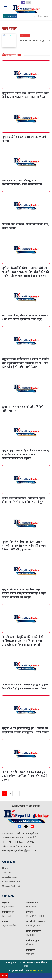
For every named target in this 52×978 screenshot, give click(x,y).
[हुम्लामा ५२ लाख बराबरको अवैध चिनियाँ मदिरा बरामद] (26, 388)
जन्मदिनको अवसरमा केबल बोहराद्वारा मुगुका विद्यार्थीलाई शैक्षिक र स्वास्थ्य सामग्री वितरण (25, 686)
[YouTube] (32, 826)
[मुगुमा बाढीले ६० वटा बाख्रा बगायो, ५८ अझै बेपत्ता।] (26, 118)
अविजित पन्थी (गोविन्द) (35, 916)
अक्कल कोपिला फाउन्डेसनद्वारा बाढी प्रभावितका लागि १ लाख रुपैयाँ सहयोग (22, 182)
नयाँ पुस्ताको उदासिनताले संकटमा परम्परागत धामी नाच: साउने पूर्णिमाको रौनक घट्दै (25, 317)
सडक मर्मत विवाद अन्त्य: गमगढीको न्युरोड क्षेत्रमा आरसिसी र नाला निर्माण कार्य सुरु (23, 500)
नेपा (24, 2)
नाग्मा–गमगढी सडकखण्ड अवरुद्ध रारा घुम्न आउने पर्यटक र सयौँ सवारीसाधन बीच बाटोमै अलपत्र (24, 776)
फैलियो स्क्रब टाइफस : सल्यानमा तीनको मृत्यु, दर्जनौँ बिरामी (25, 226)
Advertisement (9, 877)
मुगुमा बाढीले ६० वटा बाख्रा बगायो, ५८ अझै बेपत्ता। (24, 139)
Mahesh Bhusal (36, 970)
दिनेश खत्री (6, 916)
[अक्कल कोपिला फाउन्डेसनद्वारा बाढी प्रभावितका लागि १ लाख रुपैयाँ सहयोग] (26, 162)
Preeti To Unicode (11, 882)
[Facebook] (19, 826)
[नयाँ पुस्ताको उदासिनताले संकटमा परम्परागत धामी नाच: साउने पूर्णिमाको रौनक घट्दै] (26, 297)
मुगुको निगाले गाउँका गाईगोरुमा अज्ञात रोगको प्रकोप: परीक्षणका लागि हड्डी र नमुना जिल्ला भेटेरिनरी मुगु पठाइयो (24, 545)
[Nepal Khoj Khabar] (26, 9)
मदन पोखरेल (31, 906)
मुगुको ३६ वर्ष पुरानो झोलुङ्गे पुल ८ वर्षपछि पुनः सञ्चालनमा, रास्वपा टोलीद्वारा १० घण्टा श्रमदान (25, 730)
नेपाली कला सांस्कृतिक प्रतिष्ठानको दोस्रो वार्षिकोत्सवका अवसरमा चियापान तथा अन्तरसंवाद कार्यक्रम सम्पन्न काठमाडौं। (23, 641)
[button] (47, 8)
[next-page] (21, 793)
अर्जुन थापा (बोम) (9, 925)
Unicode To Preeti (11, 886)
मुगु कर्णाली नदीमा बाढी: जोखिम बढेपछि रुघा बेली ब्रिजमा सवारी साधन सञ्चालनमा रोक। (25, 95)
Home (5, 868)
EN (30, 2)
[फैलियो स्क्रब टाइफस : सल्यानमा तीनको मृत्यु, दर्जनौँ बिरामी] (26, 205)
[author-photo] (10, 40)
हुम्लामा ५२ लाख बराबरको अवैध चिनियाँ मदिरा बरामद (22, 408)
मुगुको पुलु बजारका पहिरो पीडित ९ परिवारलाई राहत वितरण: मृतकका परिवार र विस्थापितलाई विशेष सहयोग (25, 454)
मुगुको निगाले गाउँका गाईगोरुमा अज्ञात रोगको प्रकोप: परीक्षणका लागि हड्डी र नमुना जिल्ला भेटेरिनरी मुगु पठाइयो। (24, 593)
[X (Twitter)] (26, 826)
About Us (7, 873)
